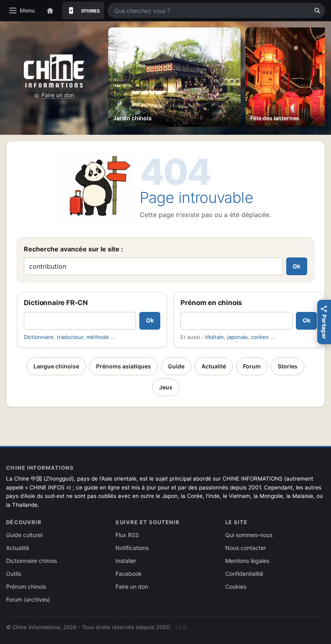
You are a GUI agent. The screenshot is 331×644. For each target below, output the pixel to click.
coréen (260, 337)
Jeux (165, 387)
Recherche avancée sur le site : (73, 249)
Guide (176, 366)
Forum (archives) (28, 599)
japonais (237, 337)
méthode (97, 337)
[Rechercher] (317, 10)
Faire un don (58, 95)
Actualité (213, 366)
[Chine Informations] (54, 71)
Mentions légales (247, 560)
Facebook (128, 573)
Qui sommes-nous (248, 534)
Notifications (132, 547)
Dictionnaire (39, 337)
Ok (296, 266)
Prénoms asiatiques (123, 366)
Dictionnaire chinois (31, 560)
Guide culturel (24, 534)
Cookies (235, 586)
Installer (125, 560)
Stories (287, 366)
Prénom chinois (26, 586)
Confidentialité (244, 573)
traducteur (70, 337)
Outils (13, 573)
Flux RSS (127, 534)
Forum (252, 366)
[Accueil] (50, 10)
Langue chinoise (56, 366)
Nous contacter (245, 547)
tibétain (214, 337)
